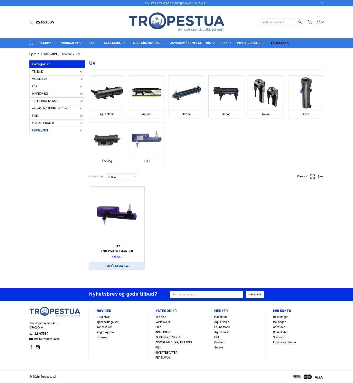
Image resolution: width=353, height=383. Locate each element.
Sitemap (102, 337)
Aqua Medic (221, 322)
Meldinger (279, 322)
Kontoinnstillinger (284, 342)
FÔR (91, 43)
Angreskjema (105, 332)
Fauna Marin (222, 327)
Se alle (218, 347)
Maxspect (220, 317)
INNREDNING (112, 43)
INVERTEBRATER (249, 43)
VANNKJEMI (70, 43)
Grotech (219, 342)
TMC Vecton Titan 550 (117, 251)
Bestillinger (280, 317)
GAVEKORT (104, 317)
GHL (217, 337)
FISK (224, 43)
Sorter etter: (97, 176)
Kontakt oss (105, 327)
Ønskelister (280, 332)
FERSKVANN (280, 43)
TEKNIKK (45, 43)
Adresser (279, 327)
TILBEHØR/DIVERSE (146, 43)
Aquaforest (222, 332)
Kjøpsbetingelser (107, 322)
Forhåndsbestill (116, 265)
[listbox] (122, 176)
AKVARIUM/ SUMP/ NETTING (191, 43)
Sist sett (279, 337)
